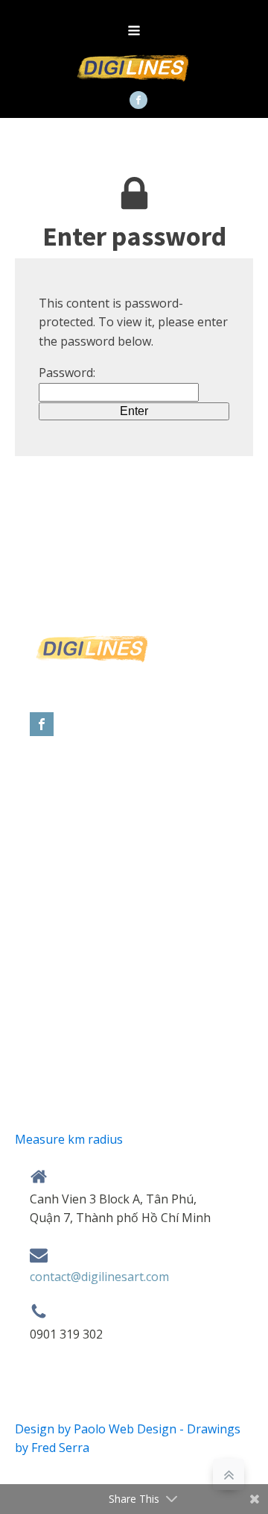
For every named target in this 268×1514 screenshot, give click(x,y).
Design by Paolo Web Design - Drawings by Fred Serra (127, 1439)
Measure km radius (69, 1139)
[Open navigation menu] (134, 32)
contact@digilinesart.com (99, 1276)
